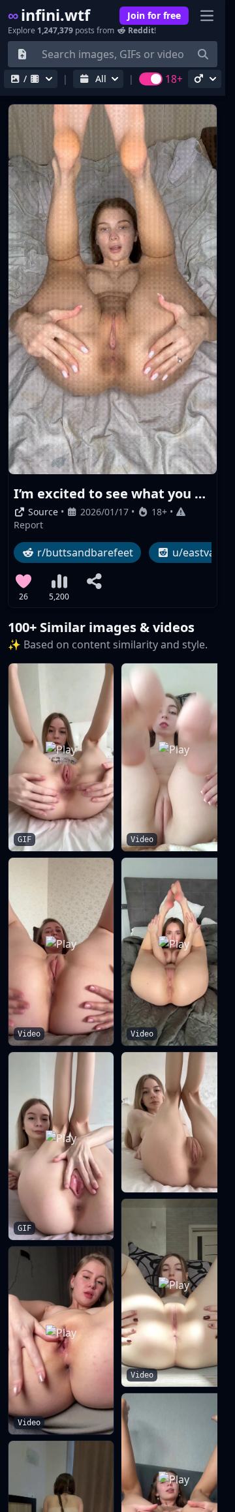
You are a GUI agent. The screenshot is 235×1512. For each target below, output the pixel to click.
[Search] (203, 54)
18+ (159, 512)
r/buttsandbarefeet (84, 552)
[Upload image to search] (22, 54)
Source (41, 512)
